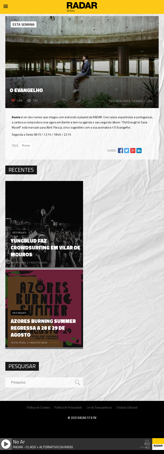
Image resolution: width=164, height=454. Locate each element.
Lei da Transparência (99, 407)
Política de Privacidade (68, 407)
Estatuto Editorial (127, 407)
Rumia (26, 145)
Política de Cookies (38, 407)
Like (20, 100)
